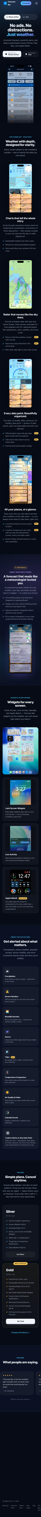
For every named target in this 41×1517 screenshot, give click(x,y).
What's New (21, 1507)
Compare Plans (14, 1507)
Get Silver (20, 1254)
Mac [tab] (27, 17)
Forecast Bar (11, 3)
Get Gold (20, 1321)
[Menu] (36, 3)
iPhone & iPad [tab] (13, 17)
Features (5, 1505)
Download (26, 3)
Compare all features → (20, 1332)
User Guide (28, 1507)
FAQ (34, 1505)
